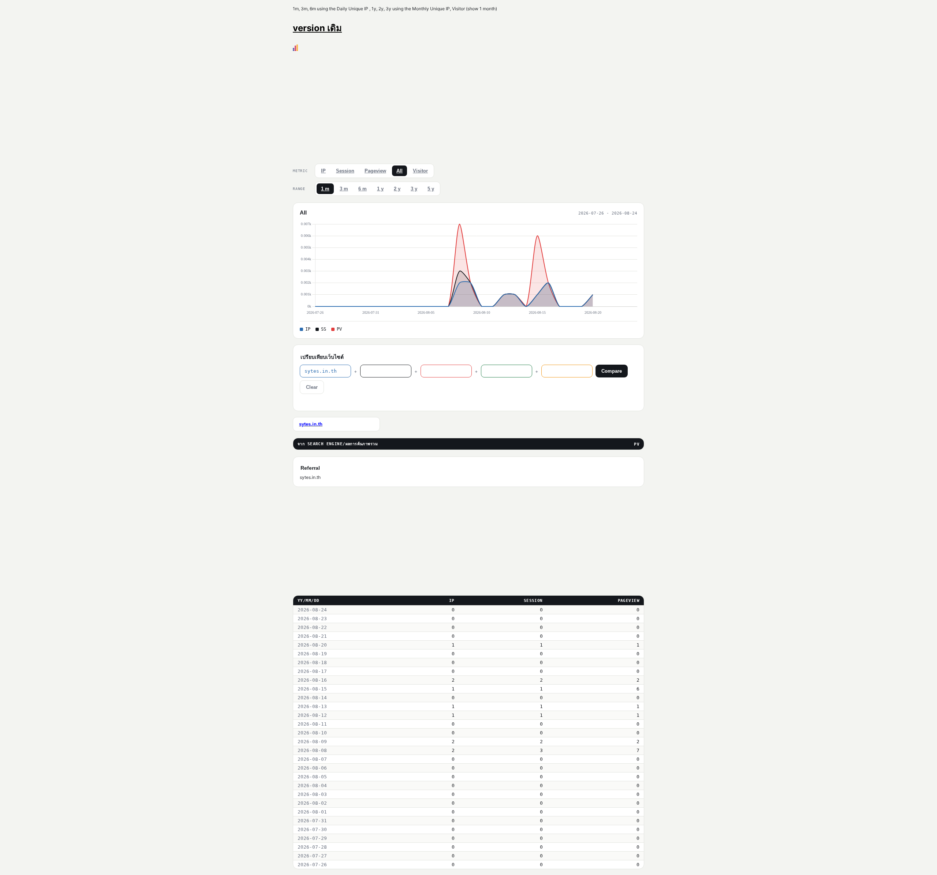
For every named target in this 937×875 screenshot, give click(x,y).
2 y (397, 188)
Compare (611, 371)
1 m (325, 188)
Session (345, 171)
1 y (380, 188)
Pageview (375, 171)
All (399, 171)
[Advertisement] (468, 106)
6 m (362, 188)
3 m (344, 188)
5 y (431, 188)
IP (323, 171)
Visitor (420, 171)
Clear (312, 387)
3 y (414, 188)
